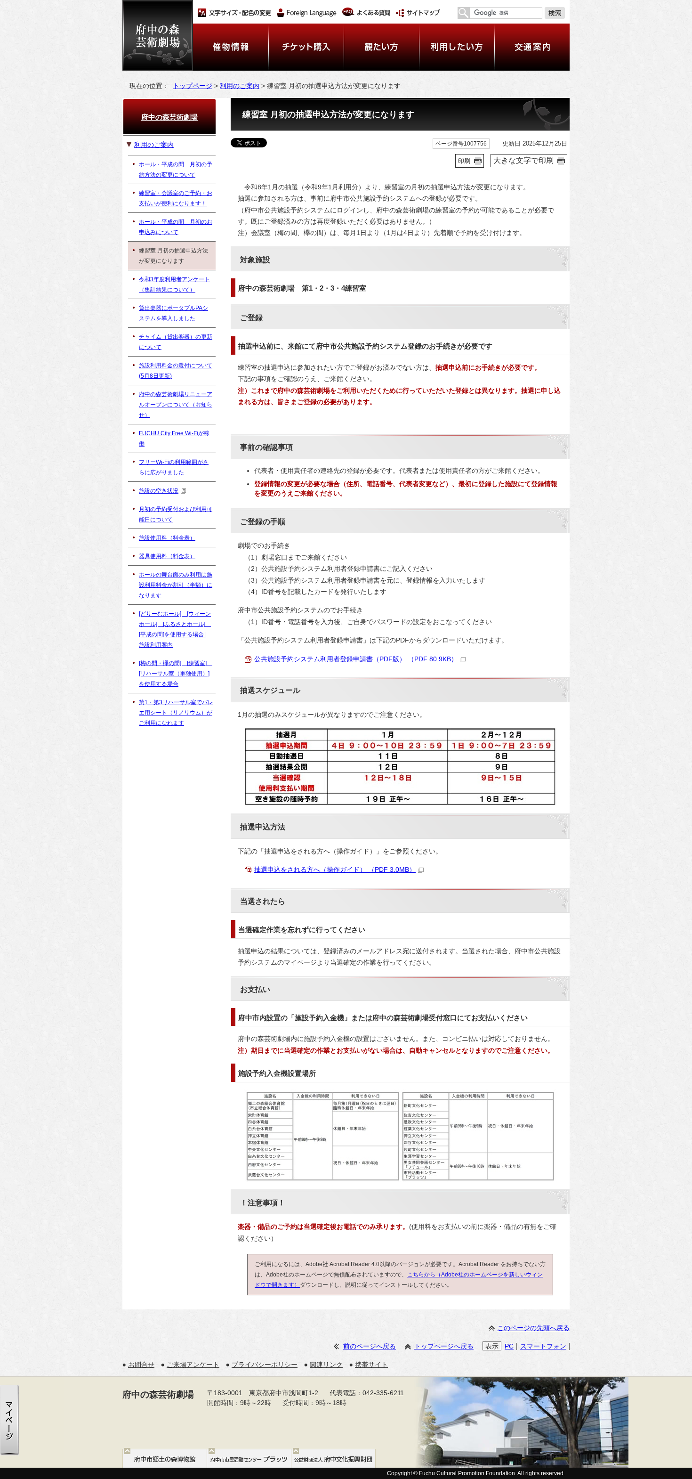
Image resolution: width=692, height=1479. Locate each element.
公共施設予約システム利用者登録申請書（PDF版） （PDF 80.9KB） (356, 659)
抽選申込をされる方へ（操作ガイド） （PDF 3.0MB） (335, 869)
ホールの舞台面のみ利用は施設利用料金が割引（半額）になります (175, 585)
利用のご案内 (239, 85)
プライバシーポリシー (265, 1364)
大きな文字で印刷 (523, 160)
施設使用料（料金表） (167, 538)
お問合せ (141, 1364)
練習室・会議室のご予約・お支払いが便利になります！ (175, 198)
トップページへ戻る (444, 1346)
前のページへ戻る (369, 1346)
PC (509, 1346)
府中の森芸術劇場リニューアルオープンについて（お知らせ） (175, 404)
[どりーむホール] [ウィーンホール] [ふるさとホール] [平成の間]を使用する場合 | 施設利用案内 (175, 629)
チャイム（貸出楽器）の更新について (175, 341)
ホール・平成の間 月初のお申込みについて (175, 227)
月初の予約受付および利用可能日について (175, 514)
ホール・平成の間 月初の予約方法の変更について (175, 169)
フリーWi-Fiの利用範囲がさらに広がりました (174, 467)
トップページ (192, 85)
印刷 (464, 160)
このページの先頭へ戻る (533, 1328)
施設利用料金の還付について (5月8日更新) (175, 370)
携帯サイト (371, 1364)
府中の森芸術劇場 (169, 117)
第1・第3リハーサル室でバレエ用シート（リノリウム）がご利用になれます (176, 712)
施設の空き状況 (158, 491)
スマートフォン (543, 1346)
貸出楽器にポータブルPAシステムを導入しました (173, 313)
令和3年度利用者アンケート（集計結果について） (174, 284)
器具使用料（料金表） (167, 556)
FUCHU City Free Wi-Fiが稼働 (174, 438)
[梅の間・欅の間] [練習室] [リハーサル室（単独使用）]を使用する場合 (175, 673)
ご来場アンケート (193, 1364)
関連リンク (326, 1364)
